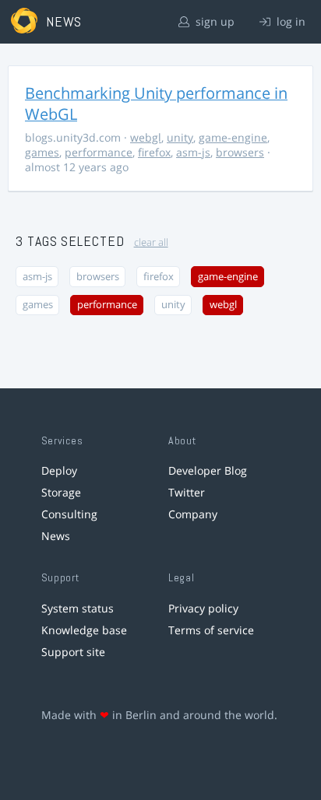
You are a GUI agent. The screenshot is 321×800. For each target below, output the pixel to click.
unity (180, 137)
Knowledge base (84, 630)
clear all (151, 242)
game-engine (233, 137)
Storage (61, 492)
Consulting (69, 514)
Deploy (59, 470)
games (42, 152)
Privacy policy (203, 608)
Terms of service (211, 630)
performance (98, 152)
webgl (145, 137)
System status (77, 608)
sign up (213, 21)
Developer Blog (207, 470)
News (55, 535)
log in (289, 21)
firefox (154, 152)
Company (192, 514)
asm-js (193, 152)
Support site (73, 651)
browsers (240, 152)
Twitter (186, 492)
